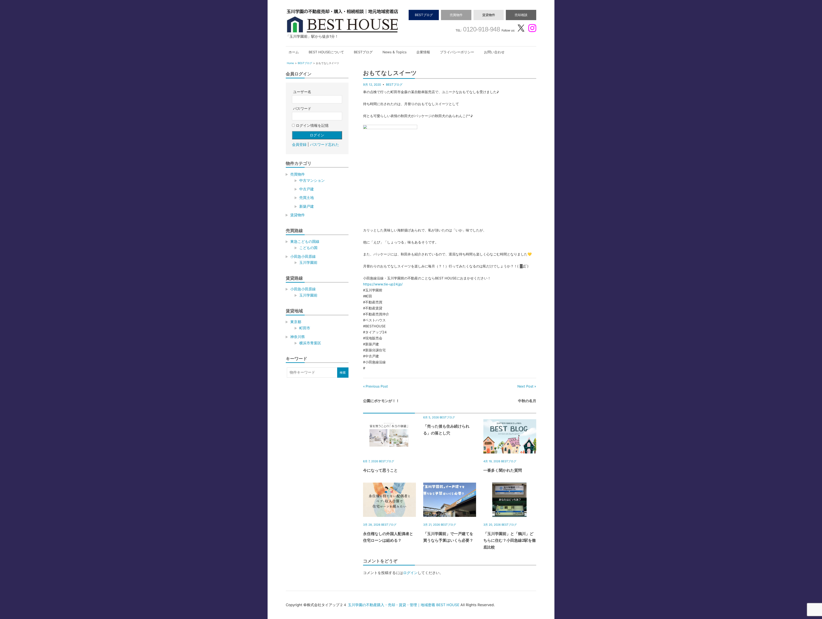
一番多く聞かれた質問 (502, 470)
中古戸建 (306, 189)
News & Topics (395, 52)
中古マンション (312, 180)
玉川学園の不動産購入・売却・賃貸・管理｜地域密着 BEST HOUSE (403, 605)
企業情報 (423, 52)
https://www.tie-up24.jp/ (383, 284)
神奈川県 (297, 337)
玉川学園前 (308, 262)
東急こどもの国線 (304, 241)
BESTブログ (424, 15)
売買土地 (306, 197)
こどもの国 (308, 248)
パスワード (302, 108)
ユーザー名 (302, 92)
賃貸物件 (488, 15)
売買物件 (456, 15)
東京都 (295, 322)
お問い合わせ (494, 52)
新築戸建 (306, 206)
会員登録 (299, 144)
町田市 (304, 328)
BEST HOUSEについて (326, 52)
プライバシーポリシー (457, 52)
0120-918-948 (481, 29)
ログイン (410, 573)
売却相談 (521, 15)
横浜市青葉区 (310, 343)
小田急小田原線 (303, 256)
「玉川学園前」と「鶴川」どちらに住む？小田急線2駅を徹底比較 (509, 540)
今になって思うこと (380, 470)
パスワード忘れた (324, 144)
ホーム (294, 52)
